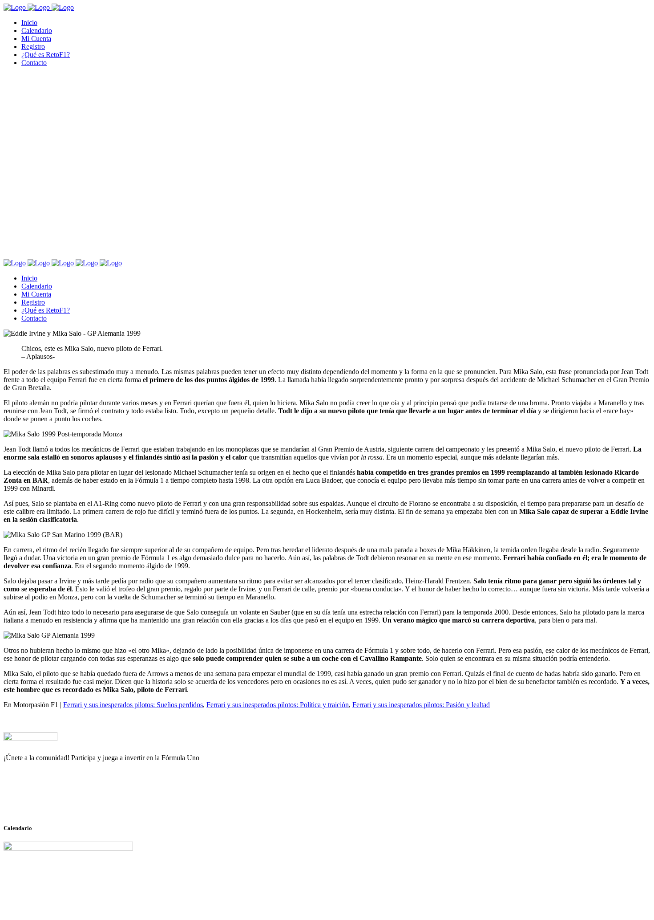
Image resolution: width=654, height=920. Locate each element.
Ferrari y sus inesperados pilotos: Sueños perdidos (133, 704)
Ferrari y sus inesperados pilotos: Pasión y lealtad (421, 704)
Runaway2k (46, 801)
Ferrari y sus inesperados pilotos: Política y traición (277, 704)
